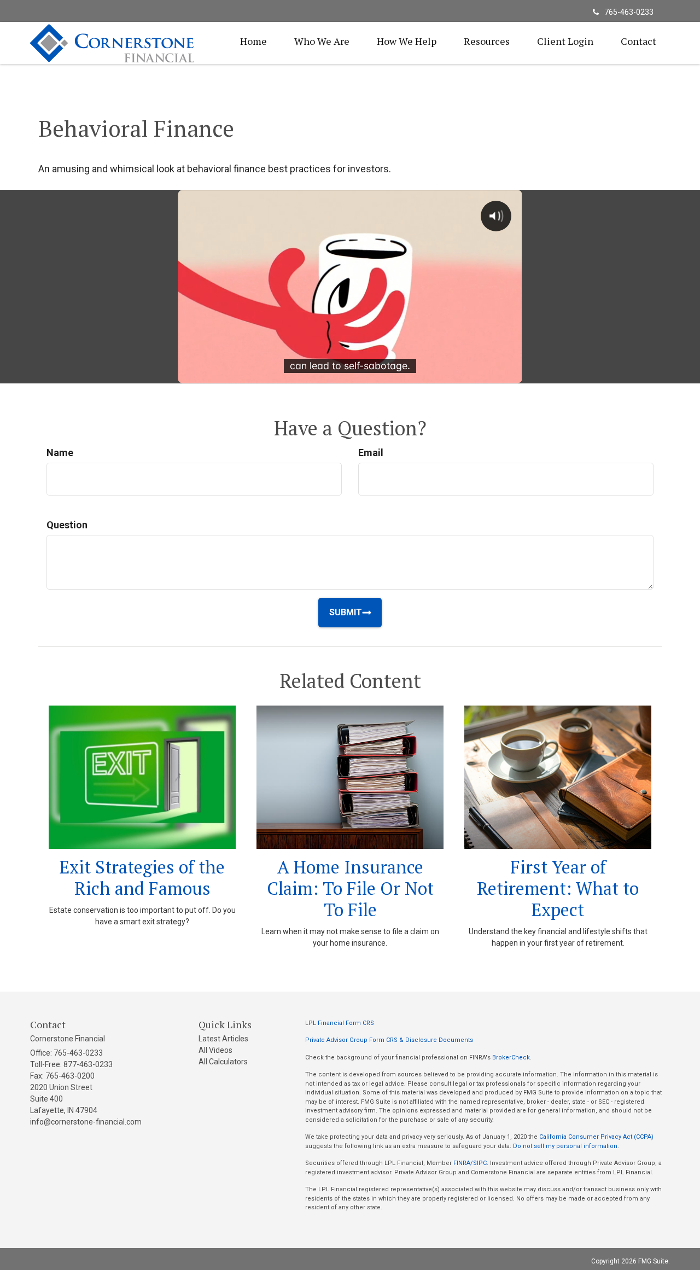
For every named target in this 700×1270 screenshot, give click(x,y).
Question (67, 525)
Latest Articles (223, 1038)
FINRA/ (463, 1163)
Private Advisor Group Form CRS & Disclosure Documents (389, 1040)
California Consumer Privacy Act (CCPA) (596, 1136)
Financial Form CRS (346, 1023)
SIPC (480, 1163)
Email (370, 452)
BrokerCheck (511, 1057)
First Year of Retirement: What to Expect (558, 888)
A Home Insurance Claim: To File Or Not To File (350, 888)
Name (59, 452)
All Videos (215, 1050)
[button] (322, 41)
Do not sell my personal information (565, 1146)
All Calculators (223, 1061)
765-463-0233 (629, 12)
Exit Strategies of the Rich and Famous (142, 877)
